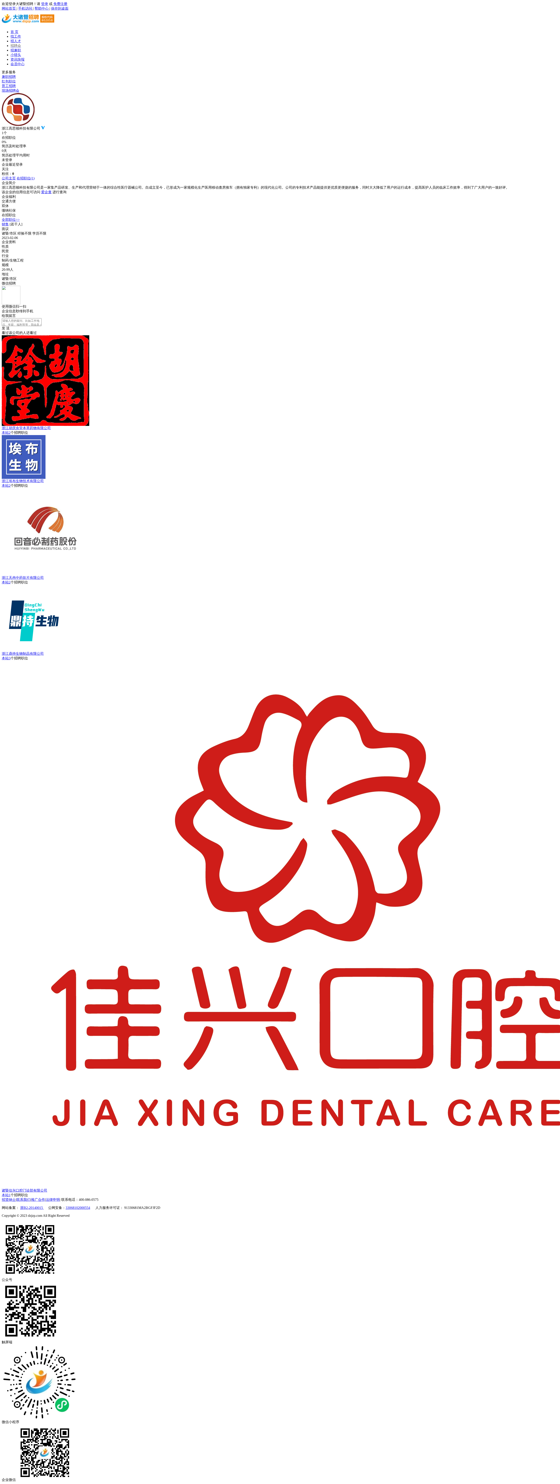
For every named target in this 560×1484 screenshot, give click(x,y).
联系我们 (23, 1199)
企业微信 (9, 1480)
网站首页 (9, 8)
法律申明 (53, 1199)
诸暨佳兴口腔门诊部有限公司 (24, 1190)
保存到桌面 (59, 8)
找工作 (15, 36)
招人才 (15, 41)
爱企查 (46, 192)
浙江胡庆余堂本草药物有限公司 (26, 428)
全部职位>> (11, 219)
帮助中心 (42, 8)
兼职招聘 (9, 77)
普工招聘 (9, 86)
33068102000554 (78, 1208)
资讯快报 (17, 59)
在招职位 (26, 178)
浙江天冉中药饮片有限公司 (23, 578)
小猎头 (15, 55)
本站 (6, 432)
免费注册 (60, 4)
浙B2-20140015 (32, 1208)
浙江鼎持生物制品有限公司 (23, 653)
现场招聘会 (10, 90)
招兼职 (15, 50)
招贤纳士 (9, 1199)
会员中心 (17, 64)
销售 (5, 224)
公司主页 (9, 178)
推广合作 (38, 1199)
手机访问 (25, 8)
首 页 (14, 32)
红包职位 (9, 81)
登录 (44, 4)
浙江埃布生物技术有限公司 (23, 481)
